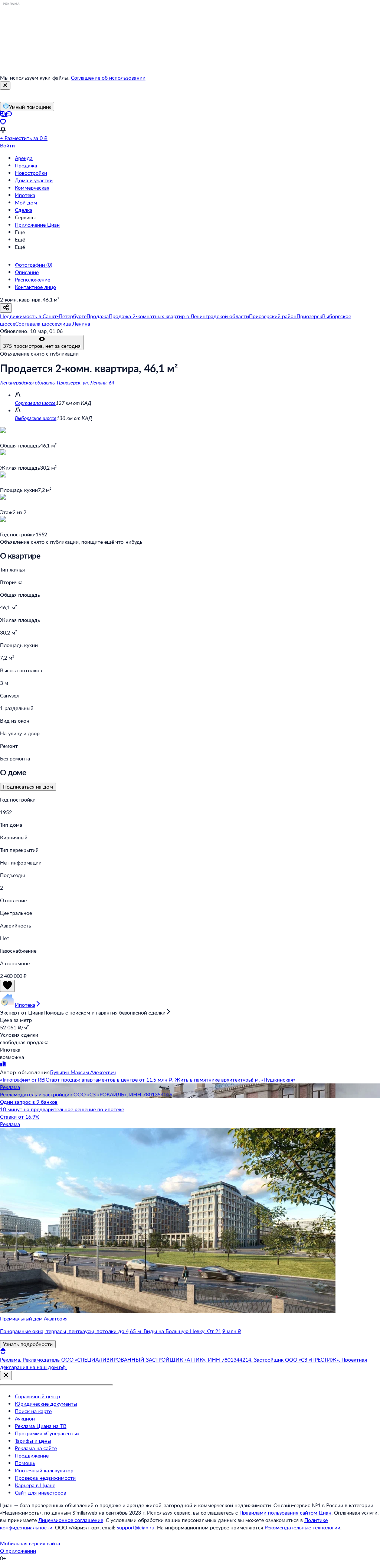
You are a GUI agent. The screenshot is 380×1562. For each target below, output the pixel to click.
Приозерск (69, 382)
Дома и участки (34, 180)
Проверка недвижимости (45, 1477)
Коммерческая (32, 187)
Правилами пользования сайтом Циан (285, 1512)
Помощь (25, 1462)
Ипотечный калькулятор (44, 1470)
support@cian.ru (135, 1527)
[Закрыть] (5, 85)
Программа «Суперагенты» (47, 1433)
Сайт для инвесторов (40, 1492)
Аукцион (25, 1418)
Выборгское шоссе (35, 418)
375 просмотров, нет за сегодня (42, 345)
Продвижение (32, 1455)
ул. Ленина (95, 382)
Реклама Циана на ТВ (40, 1425)
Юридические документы (46, 1403)
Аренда (24, 157)
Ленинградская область (27, 382)
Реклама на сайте (36, 1448)
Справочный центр (37, 1396)
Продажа (26, 165)
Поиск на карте (33, 1411)
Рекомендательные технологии (302, 1527)
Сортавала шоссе (35, 402)
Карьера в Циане (35, 1485)
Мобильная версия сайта (30, 1543)
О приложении (18, 1550)
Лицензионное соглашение (70, 1519)
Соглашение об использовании (108, 77)
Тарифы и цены (33, 1440)
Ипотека (25, 195)
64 (111, 382)
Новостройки (31, 172)
